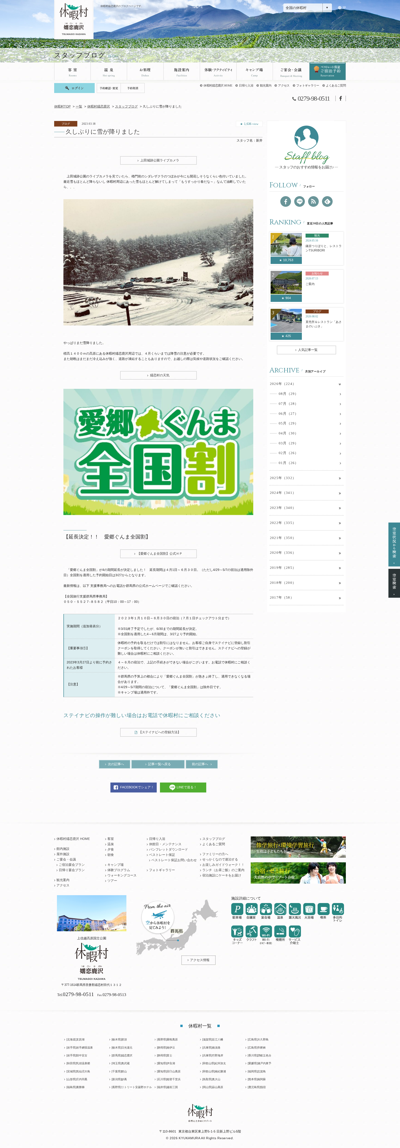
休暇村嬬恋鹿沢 (98, 106)
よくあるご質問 (336, 85)
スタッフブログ (126, 106)
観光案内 (265, 85)
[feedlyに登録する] (327, 201)
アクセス (283, 85)
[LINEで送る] (299, 201)
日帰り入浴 (246, 85)
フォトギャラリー (307, 85)
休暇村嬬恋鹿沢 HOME (217, 85)
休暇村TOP (62, 106)
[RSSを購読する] (313, 201)
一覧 (79, 106)
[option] (158, 262)
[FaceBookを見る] (285, 201)
